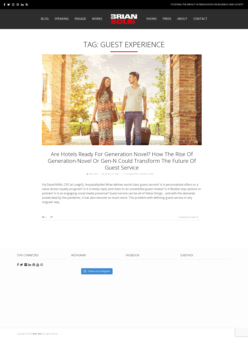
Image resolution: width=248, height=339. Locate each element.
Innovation (143, 174)
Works (97, 19)
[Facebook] (4, 5)
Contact (200, 19)
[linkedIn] (22, 5)
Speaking (62, 19)
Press (167, 19)
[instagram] (13, 5)
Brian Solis (124, 19)
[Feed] (27, 5)
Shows (151, 19)
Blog (45, 19)
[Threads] (18, 5)
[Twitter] (8, 5)
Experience (133, 174)
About (182, 19)
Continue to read (187, 217)
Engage (80, 19)
